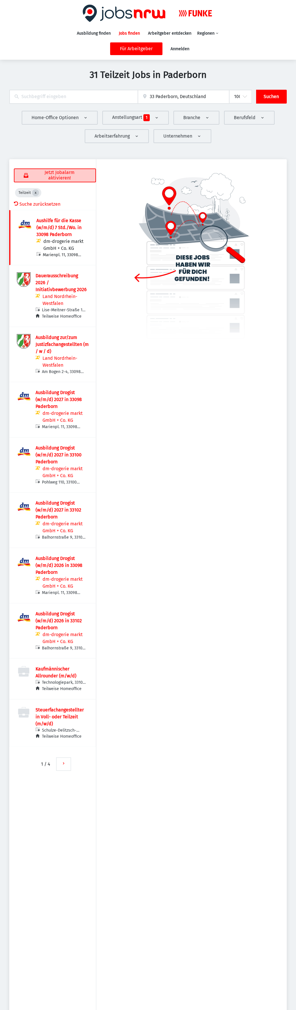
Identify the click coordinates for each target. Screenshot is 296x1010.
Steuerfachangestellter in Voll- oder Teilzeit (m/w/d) (60, 716)
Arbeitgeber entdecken (169, 33)
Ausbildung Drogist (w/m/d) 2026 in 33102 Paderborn (59, 620)
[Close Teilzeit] (35, 192)
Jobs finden (129, 33)
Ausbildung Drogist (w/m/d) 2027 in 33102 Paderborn (58, 510)
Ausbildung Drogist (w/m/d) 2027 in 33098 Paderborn (59, 399)
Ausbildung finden (94, 33)
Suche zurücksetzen (39, 204)
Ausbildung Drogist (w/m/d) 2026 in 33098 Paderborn (59, 565)
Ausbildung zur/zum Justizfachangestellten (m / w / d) (62, 344)
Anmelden (180, 48)
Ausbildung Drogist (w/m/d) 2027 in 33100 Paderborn (59, 454)
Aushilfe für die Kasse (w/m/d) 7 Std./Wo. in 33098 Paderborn (59, 227)
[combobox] (73, 97)
